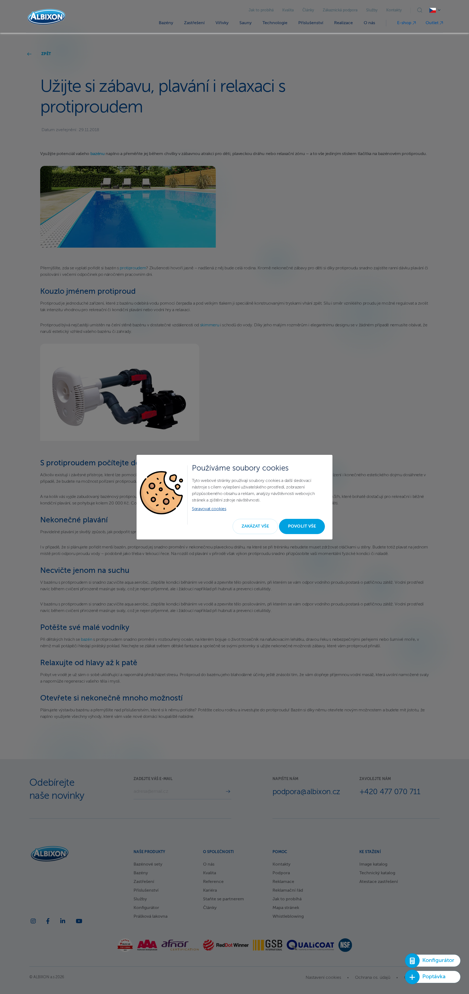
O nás (369, 23)
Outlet (433, 23)
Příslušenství (310, 23)
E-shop (405, 23)
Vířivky (222, 23)
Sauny (245, 23)
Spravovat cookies (209, 509)
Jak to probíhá (261, 10)
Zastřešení (194, 23)
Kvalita (288, 10)
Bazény (166, 23)
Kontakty (394, 10)
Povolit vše (302, 526)
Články (308, 10)
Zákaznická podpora (340, 10)
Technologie (274, 23)
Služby (372, 10)
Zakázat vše (255, 526)
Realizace (343, 23)
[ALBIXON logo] (46, 17)
